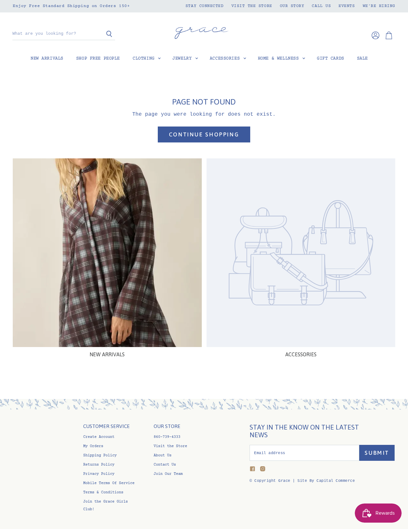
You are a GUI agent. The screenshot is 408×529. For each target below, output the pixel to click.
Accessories (226, 58)
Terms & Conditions (103, 492)
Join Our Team (168, 474)
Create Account (98, 437)
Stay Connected (205, 6)
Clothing (145, 58)
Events (347, 6)
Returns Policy (98, 465)
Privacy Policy (98, 474)
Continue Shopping (204, 134)
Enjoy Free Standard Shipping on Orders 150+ (71, 6)
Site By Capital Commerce (326, 481)
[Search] (106, 34)
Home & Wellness (280, 58)
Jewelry (183, 58)
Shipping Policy (100, 455)
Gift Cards (330, 58)
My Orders (93, 446)
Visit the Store (251, 6)
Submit (377, 453)
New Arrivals (47, 58)
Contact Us (165, 465)
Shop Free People (98, 58)
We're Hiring (379, 6)
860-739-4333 (167, 437)
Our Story (292, 6)
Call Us (321, 6)
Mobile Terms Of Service (109, 483)
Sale (362, 58)
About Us (162, 455)
